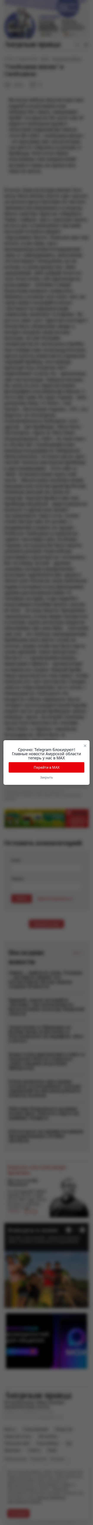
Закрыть (46, 777)
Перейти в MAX (46, 767)
